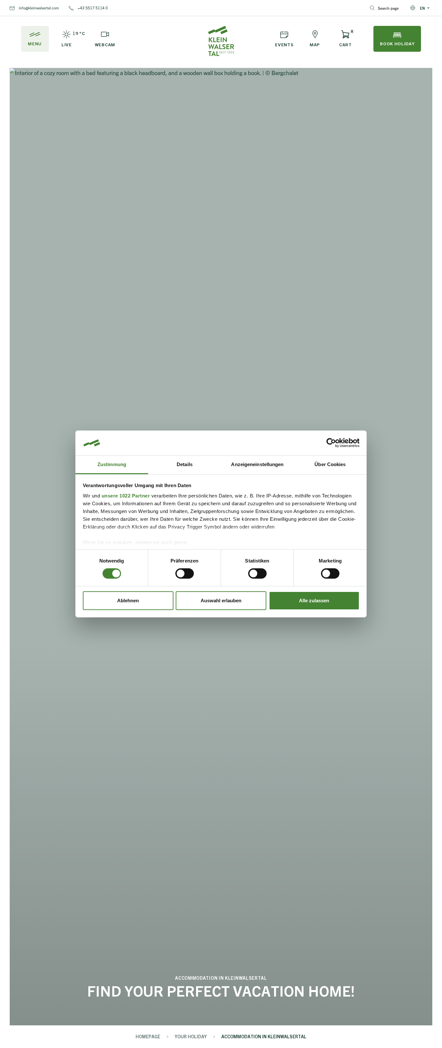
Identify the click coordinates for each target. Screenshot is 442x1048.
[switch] (184, 573)
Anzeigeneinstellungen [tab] (257, 464)
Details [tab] (185, 464)
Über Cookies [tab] (330, 464)
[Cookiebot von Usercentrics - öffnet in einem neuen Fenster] (331, 443)
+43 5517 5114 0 (92, 7)
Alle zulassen (314, 600)
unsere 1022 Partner (126, 495)
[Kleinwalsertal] (221, 41)
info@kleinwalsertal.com (38, 7)
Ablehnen (128, 600)
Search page (388, 7)
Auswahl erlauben (221, 600)
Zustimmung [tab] (111, 464)
